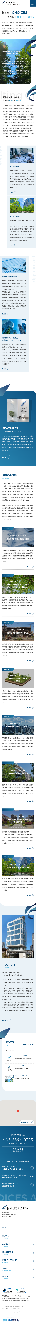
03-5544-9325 (19, 1139)
